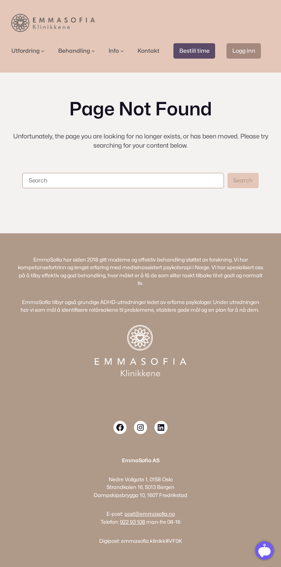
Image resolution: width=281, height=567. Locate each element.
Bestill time (194, 50)
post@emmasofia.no (149, 514)
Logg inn (243, 50)
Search (243, 180)
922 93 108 (132, 522)
